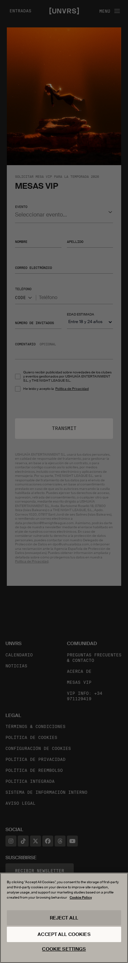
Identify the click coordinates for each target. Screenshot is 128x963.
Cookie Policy (81, 897)
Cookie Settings (64, 949)
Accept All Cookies (64, 934)
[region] (64, 918)
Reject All (64, 918)
